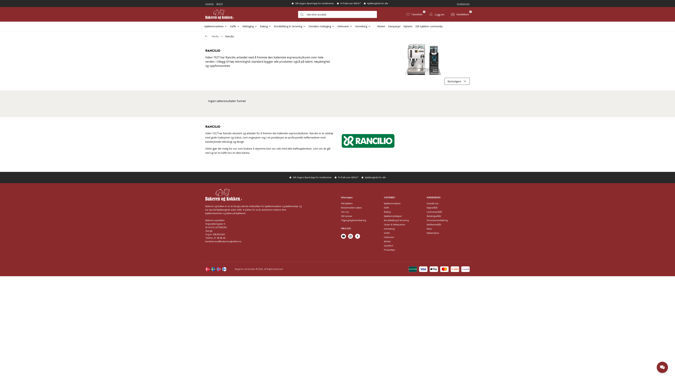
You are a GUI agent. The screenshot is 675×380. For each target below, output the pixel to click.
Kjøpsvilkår (432, 207)
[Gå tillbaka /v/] (206, 36)
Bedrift (219, 3)
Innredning (361, 26)
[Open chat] (662, 367)
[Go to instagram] (350, 236)
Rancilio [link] (229, 36)
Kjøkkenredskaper (393, 216)
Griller (387, 233)
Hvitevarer (343, 26)
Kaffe (233, 26)
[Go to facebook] (357, 236)
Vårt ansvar (346, 216)
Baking (264, 26)
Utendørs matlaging (319, 26)
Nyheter (408, 26)
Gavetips (209, 3)
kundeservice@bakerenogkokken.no (223, 241)
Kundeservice (463, 3)
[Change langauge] (207, 269)
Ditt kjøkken (347, 203)
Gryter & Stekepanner (394, 224)
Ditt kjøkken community (429, 26)
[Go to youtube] (343, 236)
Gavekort (388, 245)
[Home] (219, 14)
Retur (429, 228)
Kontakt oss (432, 203)
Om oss (345, 211)
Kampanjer (394, 26)
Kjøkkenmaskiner (214, 26)
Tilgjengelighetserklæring (353, 220)
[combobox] (337, 14)
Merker (381, 26)
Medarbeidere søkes (351, 207)
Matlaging (248, 26)
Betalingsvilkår (434, 216)
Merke (215, 36)
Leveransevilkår (434, 211)
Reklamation (433, 233)
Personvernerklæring (437, 220)
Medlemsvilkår (434, 224)
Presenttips (389, 249)
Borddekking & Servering (288, 26)
